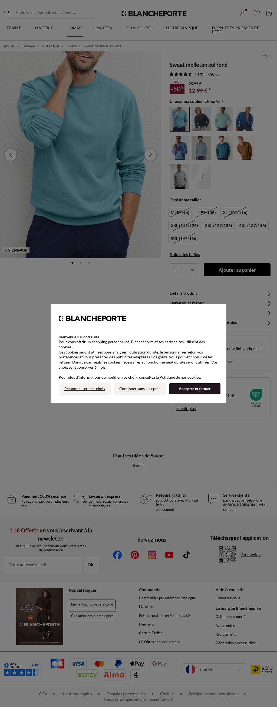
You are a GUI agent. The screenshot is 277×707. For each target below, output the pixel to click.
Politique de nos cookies (180, 377)
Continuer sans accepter (139, 388)
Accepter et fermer (195, 388)
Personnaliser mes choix (84, 388)
